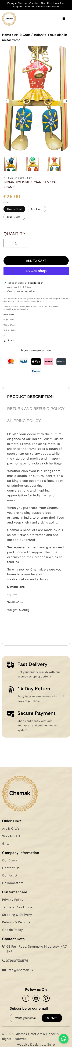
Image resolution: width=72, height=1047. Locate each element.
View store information (21, 291)
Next (65, 100)
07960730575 (16, 961)
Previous (8, 100)
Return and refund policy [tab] (36, 408)
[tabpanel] (36, 534)
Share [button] (11, 340)
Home (6, 35)
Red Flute (36, 209)
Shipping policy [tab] (24, 420)
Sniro (51, 1044)
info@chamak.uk (20, 970)
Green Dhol (14, 209)
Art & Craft (22, 35)
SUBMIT (52, 1018)
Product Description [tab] (30, 396)
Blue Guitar (14, 216)
